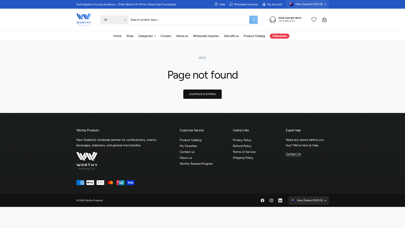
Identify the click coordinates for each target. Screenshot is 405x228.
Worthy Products (94, 200)
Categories (145, 36)
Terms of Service (244, 152)
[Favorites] (314, 20)
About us (186, 158)
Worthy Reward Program (196, 164)
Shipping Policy (243, 158)
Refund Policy (242, 146)
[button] (147, 36)
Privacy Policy (242, 140)
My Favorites (188, 146)
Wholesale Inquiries (246, 4)
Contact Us (293, 154)
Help (222, 4)
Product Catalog (190, 140)
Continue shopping (202, 94)
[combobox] (194, 20)
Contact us (187, 152)
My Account (274, 4)
